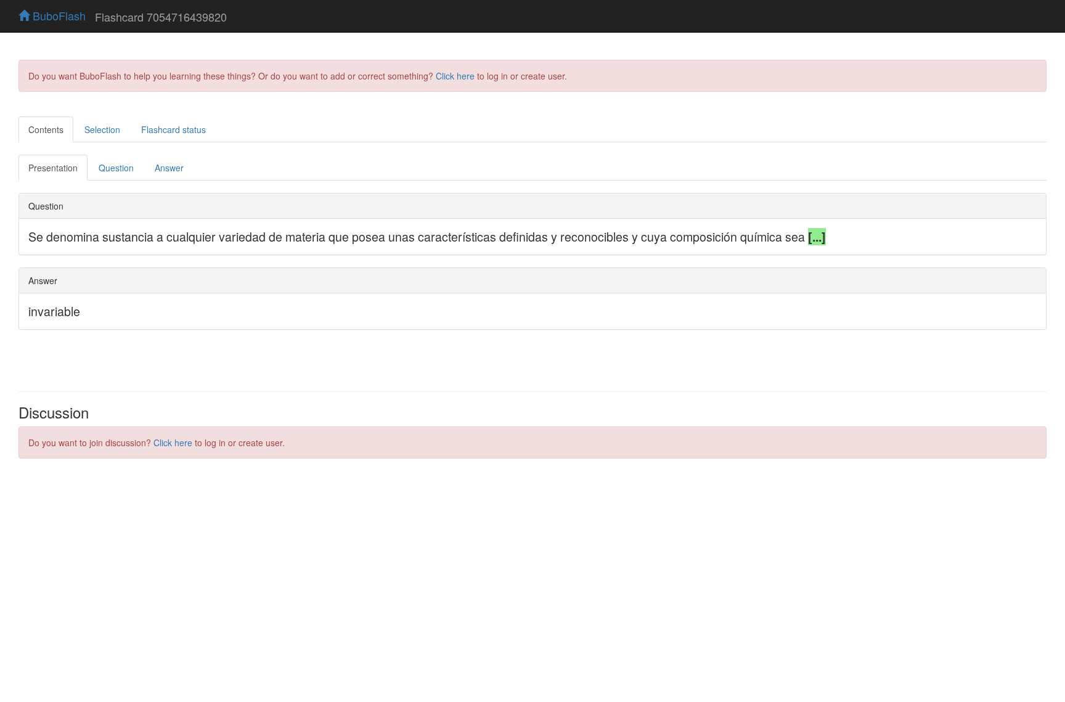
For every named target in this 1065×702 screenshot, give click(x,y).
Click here (455, 76)
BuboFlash (58, 15)
